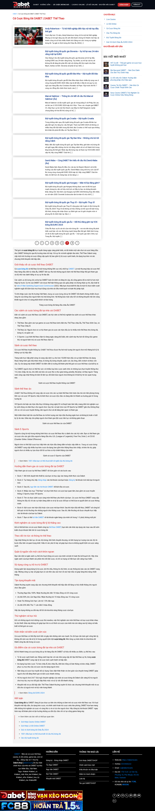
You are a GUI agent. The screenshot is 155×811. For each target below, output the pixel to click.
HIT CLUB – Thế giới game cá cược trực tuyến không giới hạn (126, 64)
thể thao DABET (55, 527)
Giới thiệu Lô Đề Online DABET (33, 726)
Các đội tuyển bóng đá (30, 738)
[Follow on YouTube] (139, 795)
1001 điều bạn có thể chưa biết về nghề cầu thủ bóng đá (50, 461)
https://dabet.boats (129, 760)
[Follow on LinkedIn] (135, 795)
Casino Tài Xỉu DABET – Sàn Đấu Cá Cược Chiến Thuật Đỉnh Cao (124, 86)
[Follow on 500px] (114, 801)
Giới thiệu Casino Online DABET (33, 722)
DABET (36, 4)
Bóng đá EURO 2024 (36, 693)
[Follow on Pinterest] (131, 795)
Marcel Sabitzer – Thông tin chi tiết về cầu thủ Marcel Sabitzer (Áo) (69, 97)
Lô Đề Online (92, 4)
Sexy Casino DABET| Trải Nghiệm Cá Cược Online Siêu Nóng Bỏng (124, 94)
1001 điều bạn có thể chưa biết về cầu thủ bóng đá (41, 734)
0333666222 (126, 764)
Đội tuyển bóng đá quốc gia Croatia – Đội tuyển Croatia (69, 118)
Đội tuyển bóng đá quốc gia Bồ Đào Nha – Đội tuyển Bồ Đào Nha (71, 75)
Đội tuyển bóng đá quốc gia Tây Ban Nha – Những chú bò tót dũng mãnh (72, 139)
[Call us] (127, 795)
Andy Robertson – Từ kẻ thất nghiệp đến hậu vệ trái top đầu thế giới (72, 30)
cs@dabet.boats (126, 768)
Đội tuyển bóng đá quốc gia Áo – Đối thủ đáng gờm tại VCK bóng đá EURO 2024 (71, 223)
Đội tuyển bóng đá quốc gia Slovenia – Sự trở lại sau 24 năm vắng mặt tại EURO (72, 52)
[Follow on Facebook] (114, 795)
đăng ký (72, 480)
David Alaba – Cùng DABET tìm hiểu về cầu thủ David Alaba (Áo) (71, 161)
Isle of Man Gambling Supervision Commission (35, 286)
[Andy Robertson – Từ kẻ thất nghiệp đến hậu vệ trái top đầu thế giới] (29, 36)
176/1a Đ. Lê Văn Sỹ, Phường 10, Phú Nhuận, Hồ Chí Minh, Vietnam (127, 775)
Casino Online (78, 4)
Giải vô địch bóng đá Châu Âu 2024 (35, 730)
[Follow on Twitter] (118, 795)
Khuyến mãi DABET (107, 4)
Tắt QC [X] (41, 789)
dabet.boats (28, 763)
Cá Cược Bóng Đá (61, 4)
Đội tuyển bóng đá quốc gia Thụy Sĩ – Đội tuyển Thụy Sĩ (70, 202)
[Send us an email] (122, 795)
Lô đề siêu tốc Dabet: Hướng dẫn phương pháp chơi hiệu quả (123, 79)
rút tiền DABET (38, 517)
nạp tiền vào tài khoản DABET (41, 487)
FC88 (134, 782)
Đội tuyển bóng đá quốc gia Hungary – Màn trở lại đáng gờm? (72, 183)
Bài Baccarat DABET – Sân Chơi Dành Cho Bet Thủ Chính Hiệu (125, 71)
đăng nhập (42, 480)
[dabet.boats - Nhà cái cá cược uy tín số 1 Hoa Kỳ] (21, 5)
